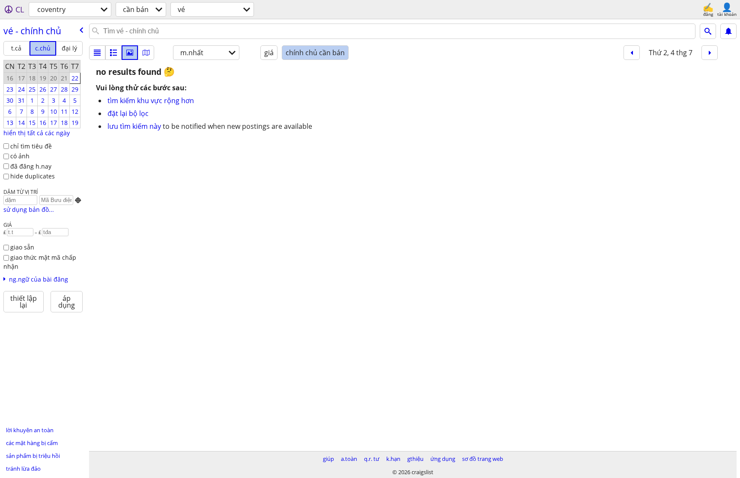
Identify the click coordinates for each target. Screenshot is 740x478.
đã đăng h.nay (30, 166)
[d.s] (97, 52)
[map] (146, 52)
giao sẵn (22, 247)
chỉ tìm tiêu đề (31, 146)
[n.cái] (113, 52)
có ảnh (20, 156)
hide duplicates (32, 176)
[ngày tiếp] (709, 52)
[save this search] (728, 31)
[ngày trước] (632, 52)
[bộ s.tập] (130, 52)
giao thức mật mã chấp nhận (39, 261)
